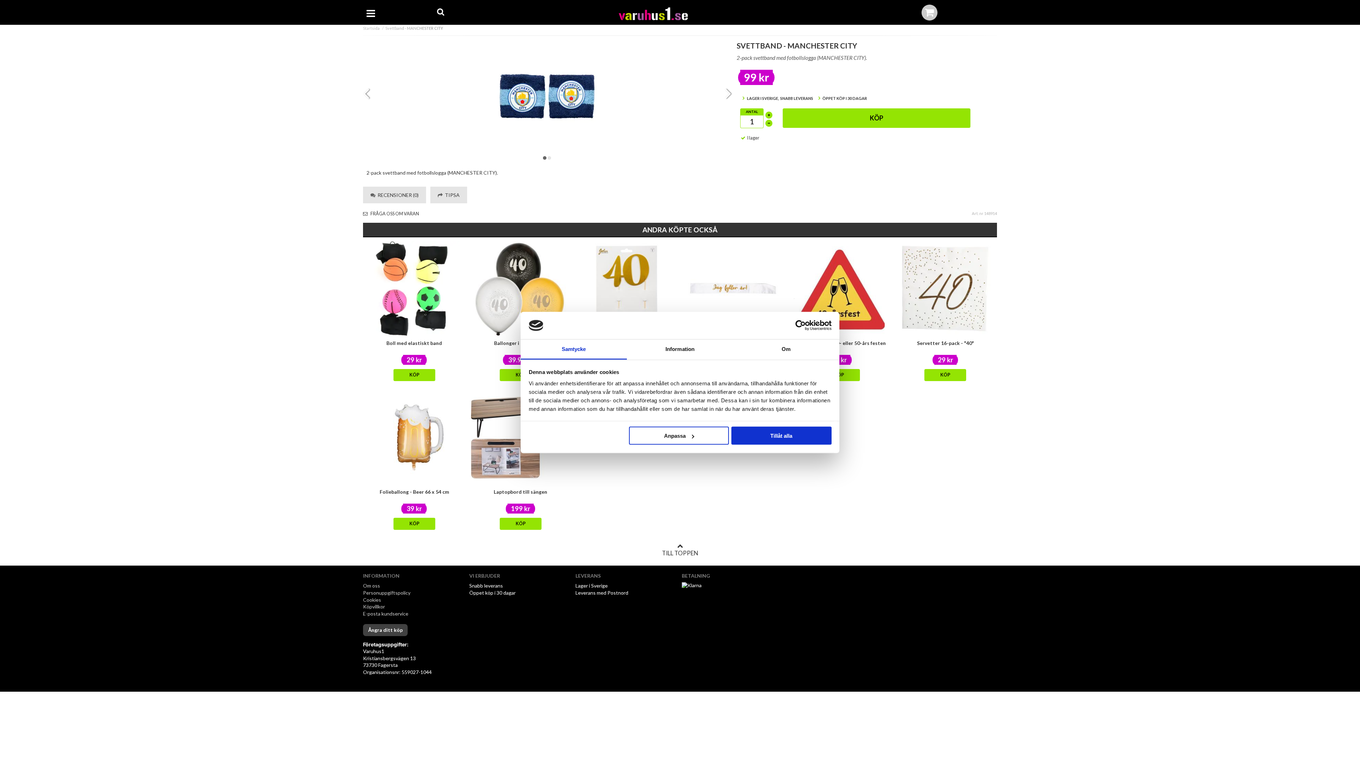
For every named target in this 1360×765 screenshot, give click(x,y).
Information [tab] (680, 349)
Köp (876, 118)
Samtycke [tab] (574, 349)
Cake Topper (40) (627, 343)
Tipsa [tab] (451, 195)
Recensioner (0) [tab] (397, 195)
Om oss (371, 586)
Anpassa (675, 436)
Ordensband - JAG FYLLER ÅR (732, 343)
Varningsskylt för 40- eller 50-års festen (839, 343)
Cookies (372, 600)
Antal (752, 111)
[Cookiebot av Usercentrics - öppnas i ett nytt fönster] (801, 325)
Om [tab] (786, 349)
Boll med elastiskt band (414, 343)
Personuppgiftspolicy (386, 593)
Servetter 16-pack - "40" (945, 343)
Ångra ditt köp (385, 630)
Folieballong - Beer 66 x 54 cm (414, 492)
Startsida (371, 28)
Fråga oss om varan (394, 213)
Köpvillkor (374, 607)
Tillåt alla (781, 436)
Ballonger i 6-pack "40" (520, 343)
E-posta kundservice (386, 614)
